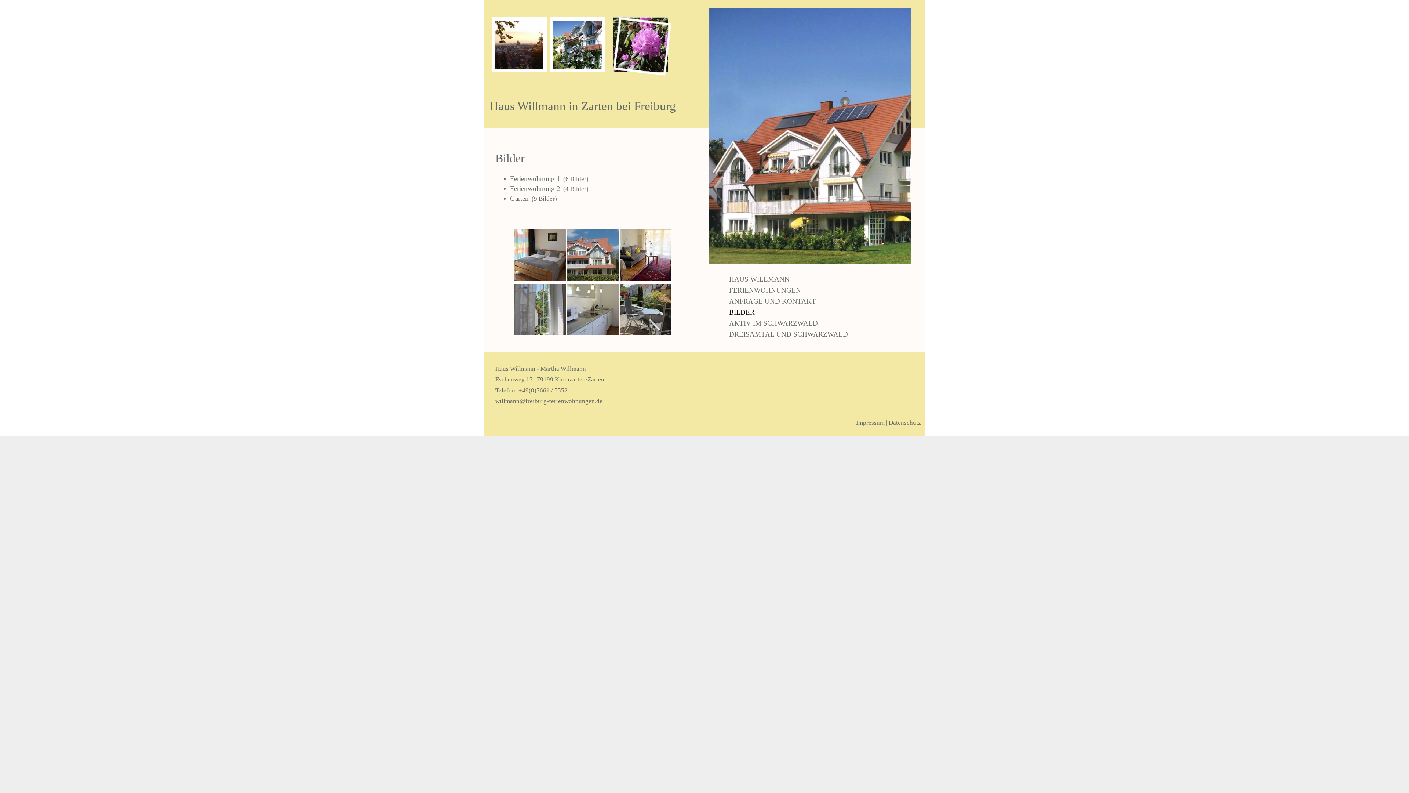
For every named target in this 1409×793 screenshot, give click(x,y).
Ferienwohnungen (765, 290)
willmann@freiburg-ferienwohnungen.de (548, 401)
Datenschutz (905, 422)
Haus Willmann (759, 279)
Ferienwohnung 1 (535, 178)
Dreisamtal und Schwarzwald (788, 334)
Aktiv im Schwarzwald (773, 323)
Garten (519, 198)
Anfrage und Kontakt (772, 301)
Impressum (870, 422)
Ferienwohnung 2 (535, 188)
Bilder (742, 312)
